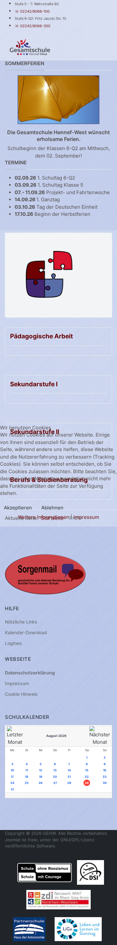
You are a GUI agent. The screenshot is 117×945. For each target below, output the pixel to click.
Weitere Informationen (43, 517)
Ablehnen (52, 508)
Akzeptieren (18, 508)
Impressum (86, 517)
